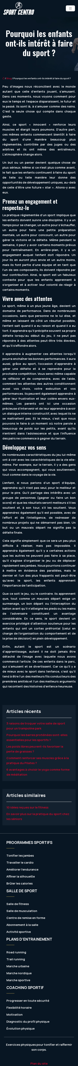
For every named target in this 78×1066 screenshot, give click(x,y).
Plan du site (39, 1063)
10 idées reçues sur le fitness (27, 807)
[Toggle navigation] (70, 8)
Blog (9, 78)
